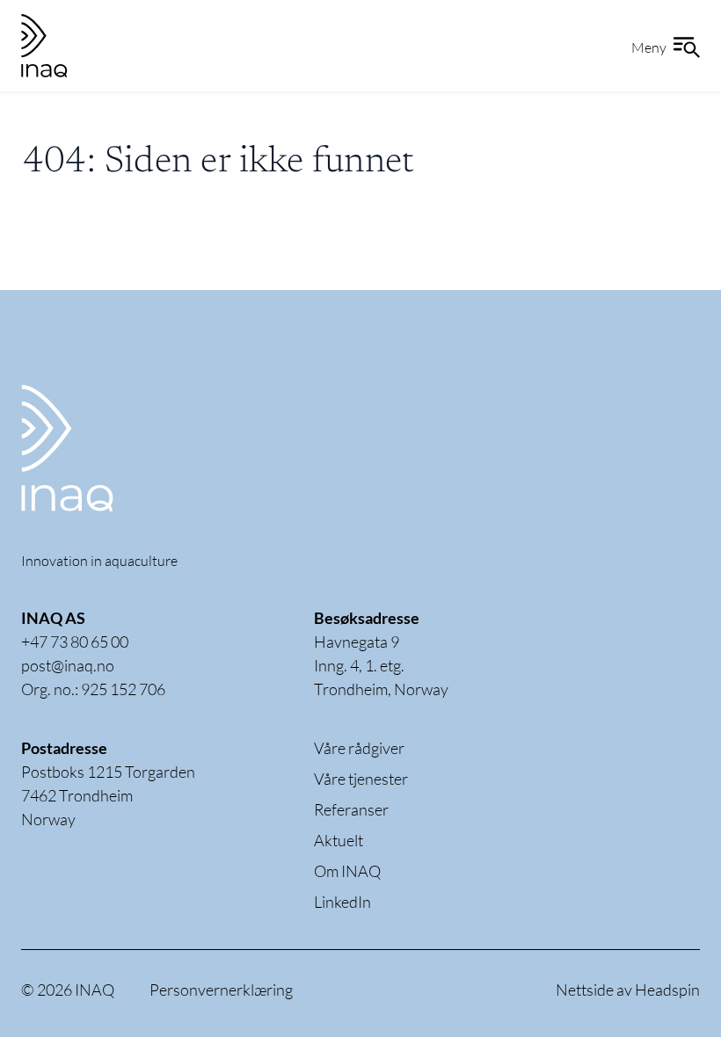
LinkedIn (342, 901)
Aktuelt (338, 840)
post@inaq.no (67, 665)
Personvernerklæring (221, 989)
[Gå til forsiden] (109, 448)
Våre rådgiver (359, 748)
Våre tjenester (361, 778)
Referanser (351, 809)
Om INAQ (347, 871)
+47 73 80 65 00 (74, 641)
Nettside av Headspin (628, 989)
